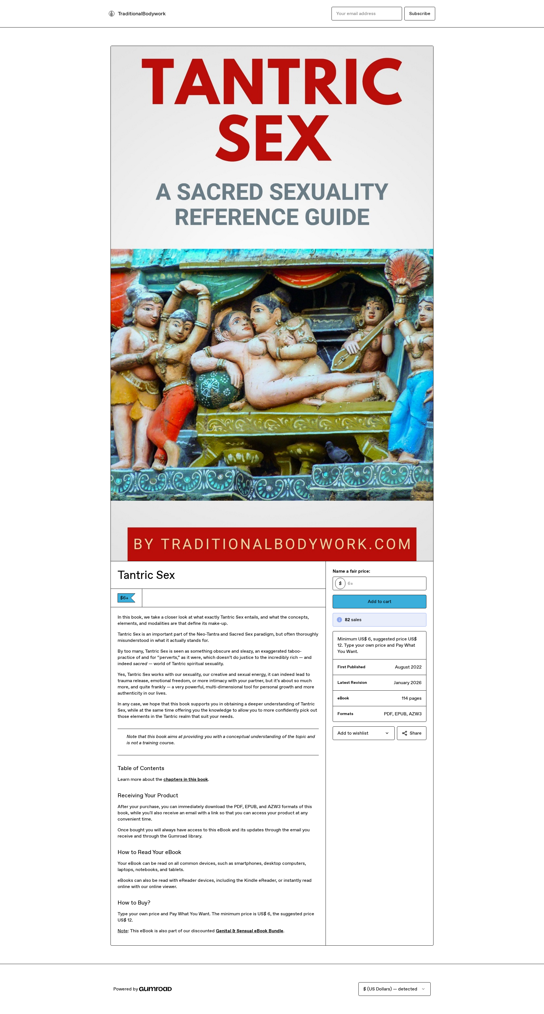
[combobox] (364, 733)
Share (416, 733)
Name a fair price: (351, 571)
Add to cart (379, 601)
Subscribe (419, 13)
